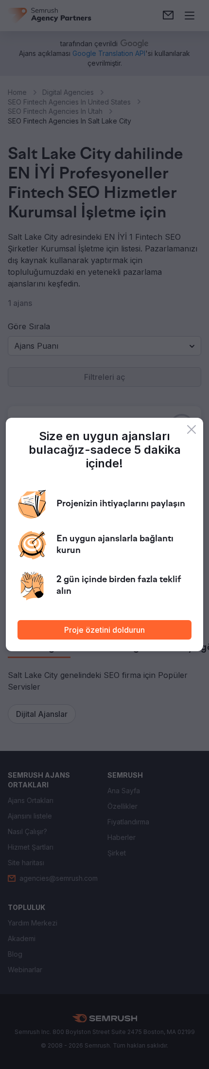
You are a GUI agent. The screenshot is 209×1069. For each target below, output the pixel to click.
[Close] (191, 429)
